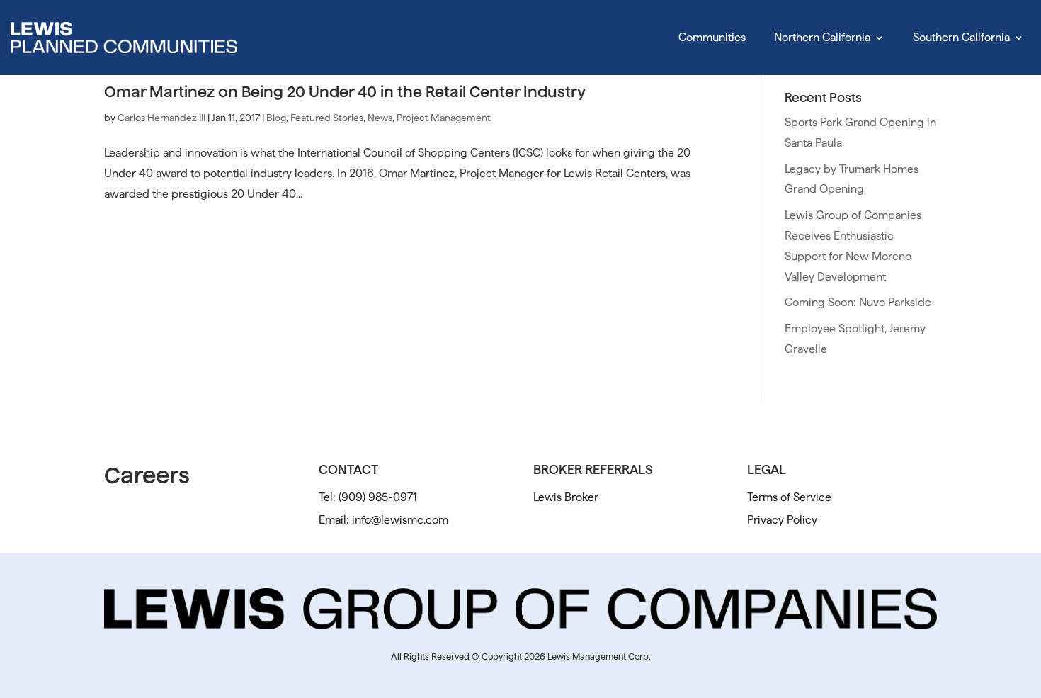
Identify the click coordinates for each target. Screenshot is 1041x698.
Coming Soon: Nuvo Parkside (858, 302)
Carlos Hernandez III (161, 117)
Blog (276, 117)
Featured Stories (326, 117)
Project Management (444, 117)
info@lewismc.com (400, 520)
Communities (712, 37)
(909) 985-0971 (378, 497)
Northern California (822, 37)
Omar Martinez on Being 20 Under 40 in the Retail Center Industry (345, 91)
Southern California (961, 37)
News (380, 117)
